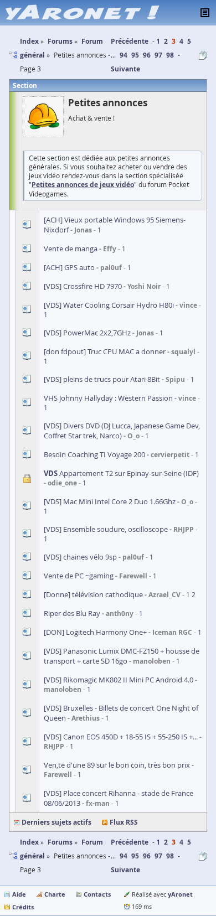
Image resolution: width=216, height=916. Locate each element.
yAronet (180, 894)
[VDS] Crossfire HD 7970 (83, 286)
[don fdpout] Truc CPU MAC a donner (105, 351)
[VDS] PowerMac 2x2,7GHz (87, 333)
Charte (54, 894)
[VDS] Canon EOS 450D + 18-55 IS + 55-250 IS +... (121, 737)
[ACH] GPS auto (69, 267)
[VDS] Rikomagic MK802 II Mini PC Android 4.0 (118, 680)
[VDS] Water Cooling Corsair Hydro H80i (109, 305)
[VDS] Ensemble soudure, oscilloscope (106, 529)
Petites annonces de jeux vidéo (83, 184)
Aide (19, 894)
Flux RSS (124, 822)
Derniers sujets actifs (56, 822)
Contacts (97, 894)
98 (170, 55)
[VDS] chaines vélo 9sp (80, 557)
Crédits (23, 907)
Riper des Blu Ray (72, 613)
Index (29, 842)
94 (123, 55)
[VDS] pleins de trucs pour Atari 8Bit (102, 379)
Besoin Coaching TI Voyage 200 (94, 454)
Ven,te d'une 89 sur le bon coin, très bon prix (117, 765)
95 (135, 55)
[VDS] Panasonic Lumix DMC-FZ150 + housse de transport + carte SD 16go (121, 656)
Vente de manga (70, 248)
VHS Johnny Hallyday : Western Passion (108, 398)
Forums (60, 842)
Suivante (125, 69)
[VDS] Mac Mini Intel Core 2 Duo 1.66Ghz (110, 501)
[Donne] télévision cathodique (93, 594)
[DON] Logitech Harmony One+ (95, 632)
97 (158, 55)
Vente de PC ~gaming (79, 576)
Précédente (129, 41)
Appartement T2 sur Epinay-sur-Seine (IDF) (121, 473)
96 (147, 55)
